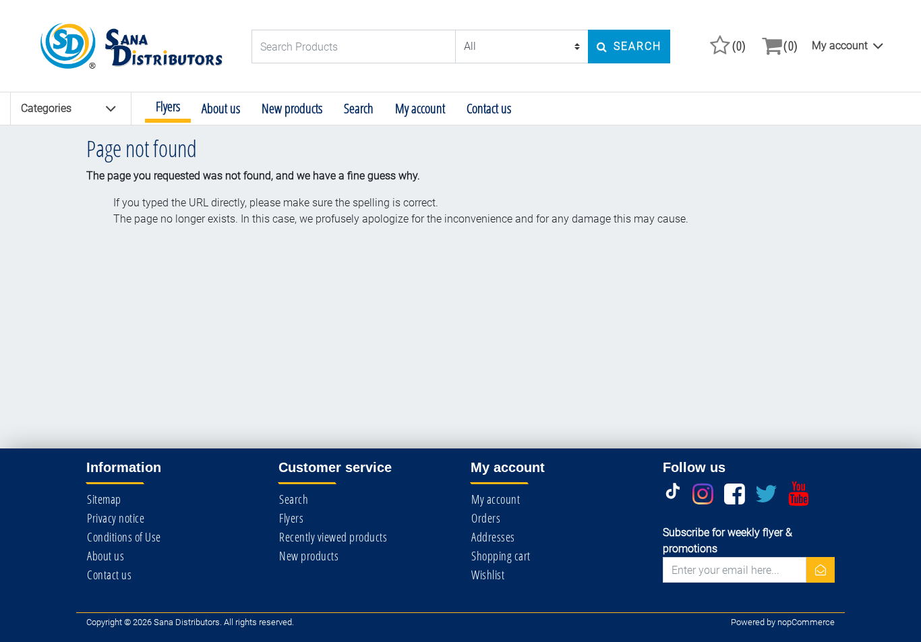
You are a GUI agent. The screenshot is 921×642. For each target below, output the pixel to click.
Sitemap (104, 499)
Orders (485, 518)
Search (359, 108)
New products (292, 108)
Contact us (489, 108)
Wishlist (487, 574)
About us (221, 108)
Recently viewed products (333, 537)
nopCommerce (806, 622)
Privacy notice (115, 518)
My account (840, 45)
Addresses (493, 537)
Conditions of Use (124, 537)
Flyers (168, 106)
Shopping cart (501, 556)
